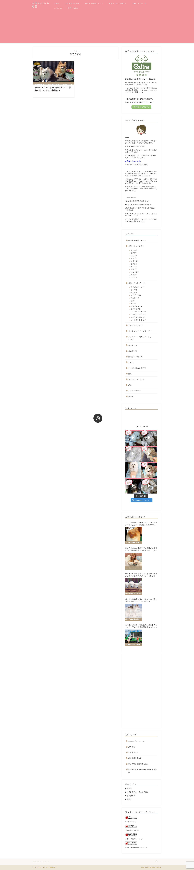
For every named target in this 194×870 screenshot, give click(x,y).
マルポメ (134, 277)
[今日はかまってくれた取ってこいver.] (149, 454)
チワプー (134, 258)
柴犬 (132, 301)
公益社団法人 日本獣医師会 (138, 792)
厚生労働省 (131, 796)
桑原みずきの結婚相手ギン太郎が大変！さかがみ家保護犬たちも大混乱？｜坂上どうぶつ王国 (141, 549)
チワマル (134, 266)
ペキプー (134, 275)
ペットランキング (131, 822)
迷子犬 (131, 396)
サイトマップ (133, 752)
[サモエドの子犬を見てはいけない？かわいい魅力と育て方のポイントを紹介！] (133, 586)
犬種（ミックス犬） (140, 3)
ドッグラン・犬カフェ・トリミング (140, 338)
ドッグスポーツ (134, 391)
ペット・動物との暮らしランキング (136, 847)
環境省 (129, 789)
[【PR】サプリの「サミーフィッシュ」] (133, 470)
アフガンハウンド (137, 287)
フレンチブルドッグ (138, 312)
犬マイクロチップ (135, 325)
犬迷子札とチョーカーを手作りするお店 (142, 771)
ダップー (134, 269)
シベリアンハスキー (138, 317)
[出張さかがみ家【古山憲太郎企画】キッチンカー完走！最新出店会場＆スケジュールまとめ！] (133, 638)
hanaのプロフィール (136, 741)
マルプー (134, 256)
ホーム (57, 3)
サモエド (134, 290)
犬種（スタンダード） (118, 3)
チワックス (135, 261)
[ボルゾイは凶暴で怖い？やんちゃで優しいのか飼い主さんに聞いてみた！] (133, 612)
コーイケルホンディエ (139, 314)
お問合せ (131, 747)
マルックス (135, 272)
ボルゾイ (134, 292)
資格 (130, 374)
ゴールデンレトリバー (139, 320)
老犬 (130, 385)
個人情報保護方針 (135, 758)
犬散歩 (131, 362)
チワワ (133, 303)
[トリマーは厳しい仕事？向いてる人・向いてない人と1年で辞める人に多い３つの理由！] (133, 535)
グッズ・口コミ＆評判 (137, 368)
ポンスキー (135, 250)
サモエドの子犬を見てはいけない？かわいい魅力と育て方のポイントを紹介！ (141, 575)
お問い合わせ (73, 8)
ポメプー (134, 253)
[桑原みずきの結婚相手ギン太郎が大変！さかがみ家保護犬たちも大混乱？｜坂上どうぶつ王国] (133, 561)
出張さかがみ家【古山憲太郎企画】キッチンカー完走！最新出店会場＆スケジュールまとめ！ (141, 626)
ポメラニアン (136, 309)
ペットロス (132, 345)
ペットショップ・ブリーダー (140, 331)
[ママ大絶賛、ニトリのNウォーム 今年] (133, 454)
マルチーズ (135, 298)
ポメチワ (134, 264)
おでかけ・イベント (136, 379)
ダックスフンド (137, 306)
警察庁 (129, 799)
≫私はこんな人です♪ (133, 161)
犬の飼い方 (132, 351)
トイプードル (136, 295)
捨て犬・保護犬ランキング (134, 839)
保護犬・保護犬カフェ (94, 3)
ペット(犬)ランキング (132, 830)
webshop (58, 8)
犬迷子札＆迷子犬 (72, 3)
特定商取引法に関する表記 (138, 764)
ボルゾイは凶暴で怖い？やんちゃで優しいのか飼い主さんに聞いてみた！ (141, 600)
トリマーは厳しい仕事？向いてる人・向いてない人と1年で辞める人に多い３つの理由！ (141, 523)
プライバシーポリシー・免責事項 (45, 867)
